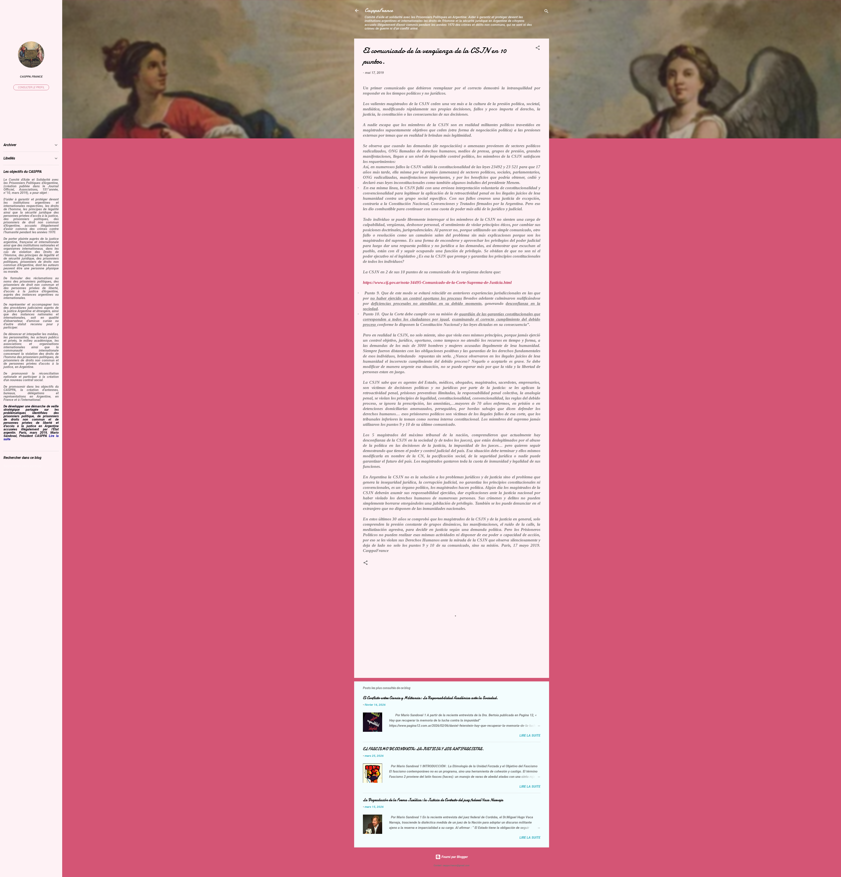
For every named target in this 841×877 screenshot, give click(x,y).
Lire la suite (529, 735)
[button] (537, 48)
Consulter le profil (31, 87)
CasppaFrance (379, 10)
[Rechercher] (546, 12)
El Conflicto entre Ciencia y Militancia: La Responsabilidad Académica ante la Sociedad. (430, 698)
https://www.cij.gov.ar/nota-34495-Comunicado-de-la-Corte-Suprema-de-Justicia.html (437, 282)
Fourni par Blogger (454, 857)
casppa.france (31, 76)
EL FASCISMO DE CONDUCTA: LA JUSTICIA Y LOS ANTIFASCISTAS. (423, 749)
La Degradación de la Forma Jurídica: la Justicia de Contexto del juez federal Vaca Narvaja (433, 800)
